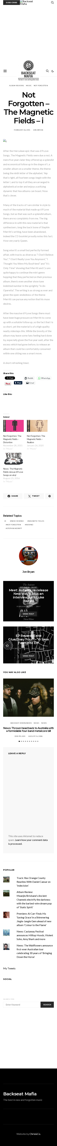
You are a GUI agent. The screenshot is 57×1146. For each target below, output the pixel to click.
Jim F (38, 606)
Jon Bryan (38, 130)
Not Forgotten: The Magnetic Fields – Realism (36, 439)
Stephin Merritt (14, 528)
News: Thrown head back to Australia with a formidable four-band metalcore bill (28, 729)
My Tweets (9, 968)
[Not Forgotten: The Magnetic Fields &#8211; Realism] (37, 426)
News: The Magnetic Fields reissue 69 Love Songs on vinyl (13, 471)
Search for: (8, 999)
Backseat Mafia (20, 1094)
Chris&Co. (35, 1133)
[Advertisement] (28, 35)
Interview (24, 587)
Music (29, 86)
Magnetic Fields (36, 521)
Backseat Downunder (21, 723)
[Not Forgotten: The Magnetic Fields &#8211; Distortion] (13, 426)
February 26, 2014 (22, 130)
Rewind (29, 525)
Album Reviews (16, 86)
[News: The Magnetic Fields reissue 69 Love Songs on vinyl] (13, 459)
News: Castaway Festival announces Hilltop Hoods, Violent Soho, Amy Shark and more (35, 935)
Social (7, 979)
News (44, 723)
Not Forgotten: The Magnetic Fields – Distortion (12, 439)
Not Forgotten (41, 86)
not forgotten (14, 525)
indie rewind (17, 521)
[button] (52, 71)
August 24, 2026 (35, 736)
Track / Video (28, 633)
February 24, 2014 (25, 606)
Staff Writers (38, 648)
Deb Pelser (20, 736)
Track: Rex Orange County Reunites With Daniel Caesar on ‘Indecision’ (34, 881)
